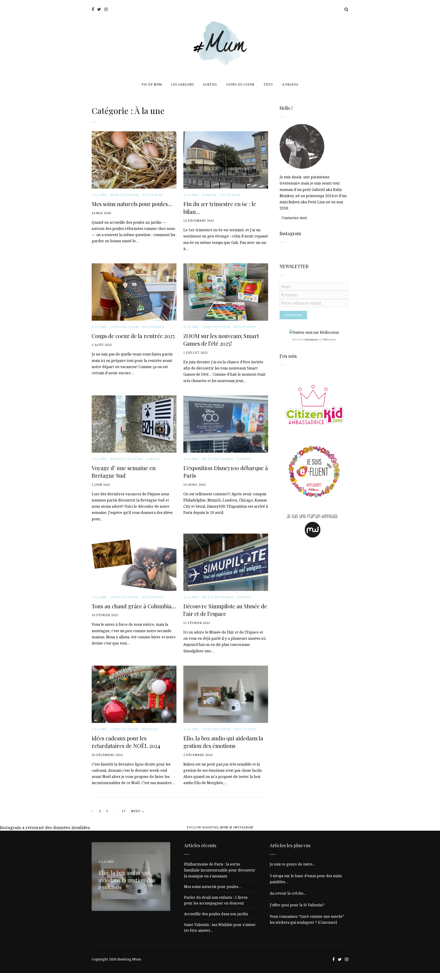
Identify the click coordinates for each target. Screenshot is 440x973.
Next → (138, 811)
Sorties (210, 84)
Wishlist (150, 729)
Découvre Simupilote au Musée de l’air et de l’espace (225, 609)
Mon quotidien (124, 195)
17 (124, 811)
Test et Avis (245, 729)
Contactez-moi (294, 217)
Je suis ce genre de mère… (293, 864)
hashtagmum (311, 339)
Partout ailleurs (126, 459)
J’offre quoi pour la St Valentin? (297, 904)
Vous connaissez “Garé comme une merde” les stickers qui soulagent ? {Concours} (307, 919)
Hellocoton (329, 339)
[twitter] (99, 9)
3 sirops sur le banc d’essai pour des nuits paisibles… (306, 878)
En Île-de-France (218, 459)
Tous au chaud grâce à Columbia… (134, 606)
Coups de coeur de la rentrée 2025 (133, 335)
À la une (99, 195)
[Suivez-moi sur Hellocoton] (314, 332)
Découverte (153, 327)
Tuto (268, 84)
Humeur (209, 195)
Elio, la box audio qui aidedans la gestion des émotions (223, 742)
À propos (290, 84)
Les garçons (182, 84)
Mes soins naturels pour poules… (132, 203)
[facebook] (93, 9)
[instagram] (106, 9)
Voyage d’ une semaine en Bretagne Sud (124, 471)
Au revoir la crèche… (288, 893)
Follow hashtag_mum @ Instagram (220, 827)
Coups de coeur (240, 84)
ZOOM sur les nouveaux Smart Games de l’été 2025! (221, 339)
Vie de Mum (152, 84)
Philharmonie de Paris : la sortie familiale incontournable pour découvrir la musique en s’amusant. (219, 870)
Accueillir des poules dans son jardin (216, 913)
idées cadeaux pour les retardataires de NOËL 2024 (126, 742)
